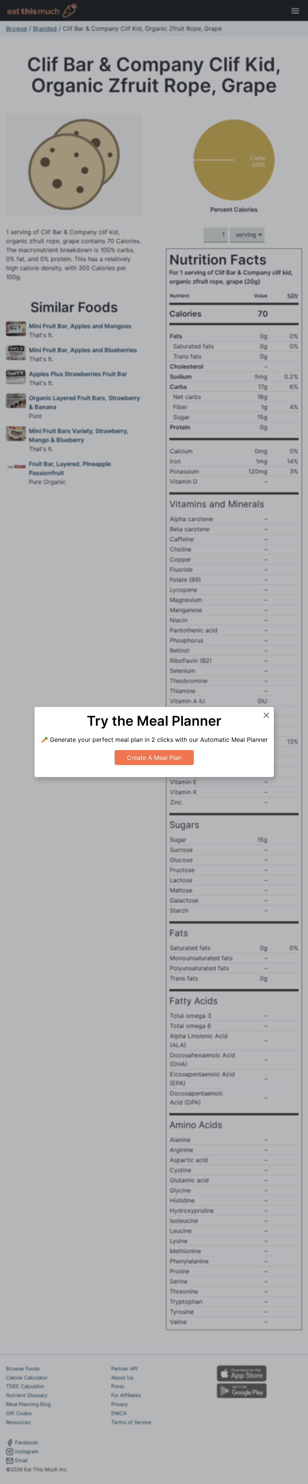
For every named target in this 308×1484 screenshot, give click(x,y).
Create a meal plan (154, 757)
